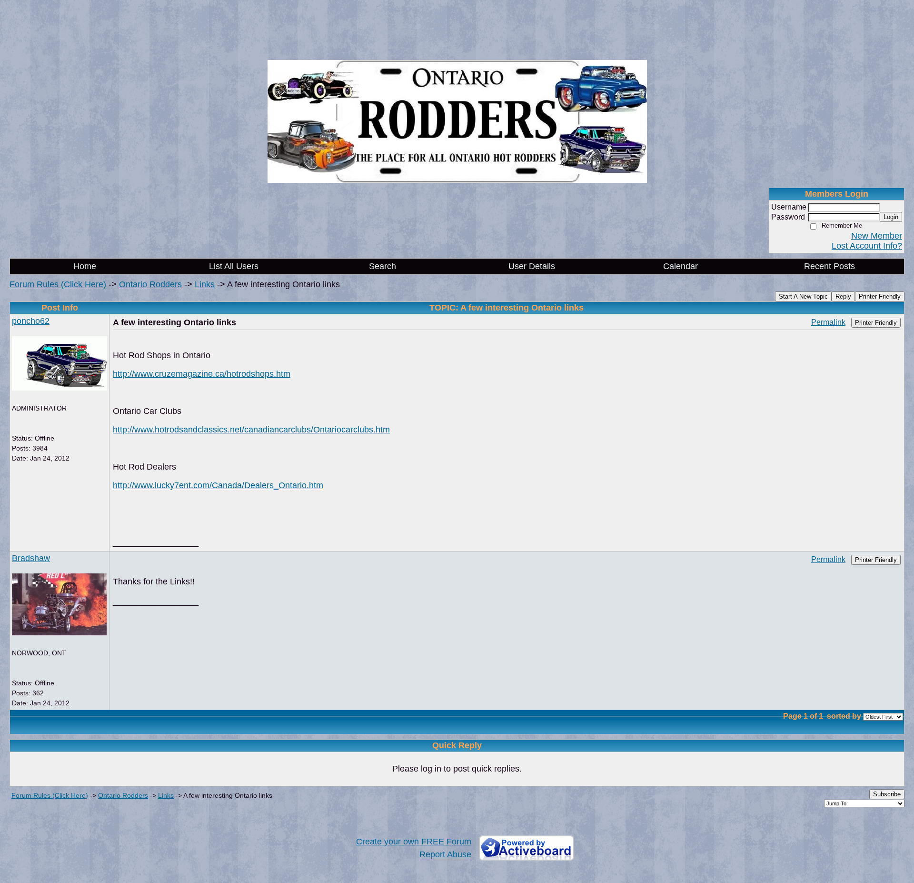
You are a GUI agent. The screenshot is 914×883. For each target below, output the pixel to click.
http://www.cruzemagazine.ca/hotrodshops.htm (201, 374)
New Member (876, 236)
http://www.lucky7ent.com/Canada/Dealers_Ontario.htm (218, 485)
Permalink (828, 322)
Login (891, 217)
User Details (531, 266)
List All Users (233, 266)
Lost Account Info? (867, 246)
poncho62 (31, 321)
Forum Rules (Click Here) (58, 284)
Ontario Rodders (150, 284)
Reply (843, 296)
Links (205, 284)
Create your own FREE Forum (413, 841)
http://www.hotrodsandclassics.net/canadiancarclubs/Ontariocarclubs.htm (251, 429)
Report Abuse (445, 854)
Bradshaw (31, 558)
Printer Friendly (880, 296)
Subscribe (887, 794)
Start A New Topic (803, 296)
